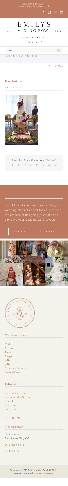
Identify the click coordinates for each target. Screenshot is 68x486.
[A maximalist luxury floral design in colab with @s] (34, 274)
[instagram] (12, 418)
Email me (14, 451)
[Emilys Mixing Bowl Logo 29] (20, 299)
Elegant (9, 356)
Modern (9, 344)
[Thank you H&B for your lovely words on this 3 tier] (56, 274)
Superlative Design (44, 473)
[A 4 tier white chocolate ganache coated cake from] (56, 252)
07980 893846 (16, 444)
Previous (57, 65)
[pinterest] (18, 418)
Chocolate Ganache (15, 368)
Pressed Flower (13, 372)
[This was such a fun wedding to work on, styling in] (11, 274)
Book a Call (11, 409)
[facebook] (6, 418)
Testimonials (11, 405)
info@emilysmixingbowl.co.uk (34, 6)
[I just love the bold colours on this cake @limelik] (11, 252)
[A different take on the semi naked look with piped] (34, 252)
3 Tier (8, 364)
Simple (9, 348)
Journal (9, 401)
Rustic (8, 352)
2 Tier (8, 360)
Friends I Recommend (16, 393)
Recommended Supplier (18, 397)
